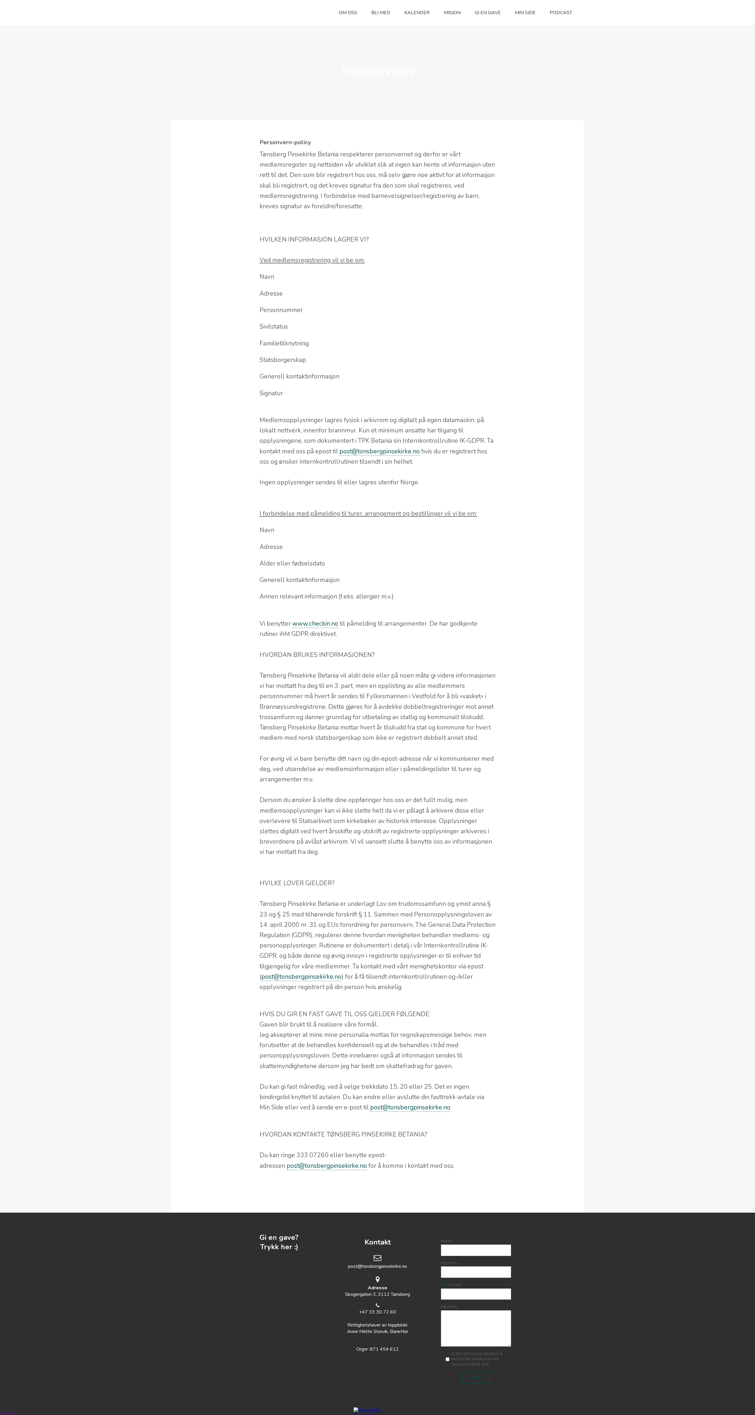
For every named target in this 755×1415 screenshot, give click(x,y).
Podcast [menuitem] (561, 12)
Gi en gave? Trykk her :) (279, 1242)
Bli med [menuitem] (380, 12)
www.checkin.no (315, 623)
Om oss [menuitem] (348, 12)
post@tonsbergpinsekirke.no (379, 451)
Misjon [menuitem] (452, 12)
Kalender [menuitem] (417, 12)
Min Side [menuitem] (525, 12)
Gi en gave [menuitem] (488, 12)
